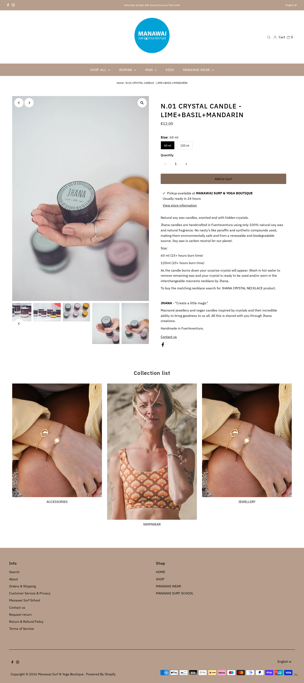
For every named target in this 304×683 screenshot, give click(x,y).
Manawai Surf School (24, 600)
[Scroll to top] (296, 675)
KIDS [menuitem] (170, 70)
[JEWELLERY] (247, 440)
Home (120, 83)
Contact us (169, 336)
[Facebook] (8, 5)
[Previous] (19, 102)
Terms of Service (21, 628)
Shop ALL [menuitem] (98, 70)
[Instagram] (13, 5)
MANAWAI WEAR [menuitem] (197, 70)
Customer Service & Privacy (29, 593)
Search (14, 572)
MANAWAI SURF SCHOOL (174, 593)
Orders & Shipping (22, 586)
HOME (160, 572)
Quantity (167, 155)
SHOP (160, 579)
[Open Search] (269, 37)
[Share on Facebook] (163, 345)
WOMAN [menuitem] (126, 70)
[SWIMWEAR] (152, 451)
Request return (20, 614)
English (290, 5)
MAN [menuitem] (149, 70)
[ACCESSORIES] (57, 440)
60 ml (167, 145)
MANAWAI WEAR (168, 586)
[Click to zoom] (142, 102)
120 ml (184, 145)
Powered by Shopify (101, 674)
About (13, 579)
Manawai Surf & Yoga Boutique (61, 674)
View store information (180, 205)
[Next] (29, 102)
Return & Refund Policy (26, 621)
